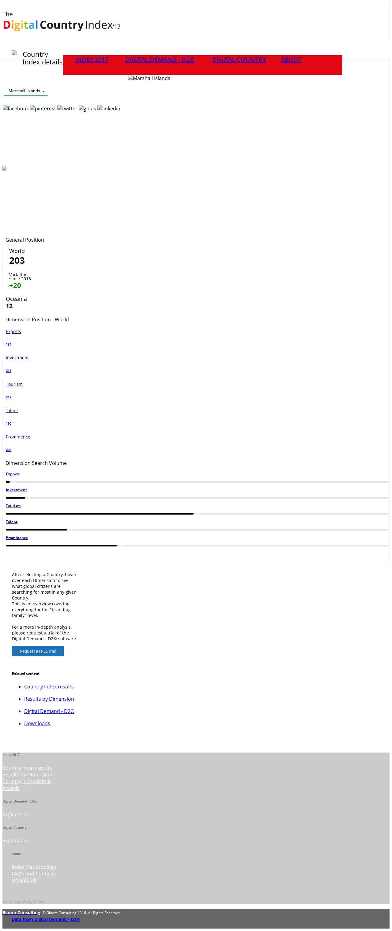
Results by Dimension (49, 698)
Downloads (37, 723)
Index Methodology (34, 867)
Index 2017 (91, 59)
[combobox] (26, 91)
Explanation (16, 814)
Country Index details (26, 781)
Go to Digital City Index (23, 901)
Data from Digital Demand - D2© (46, 919)
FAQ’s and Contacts (34, 873)
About (291, 59)
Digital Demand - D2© (160, 59)
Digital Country (239, 59)
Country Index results (49, 686)
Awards (11, 788)
